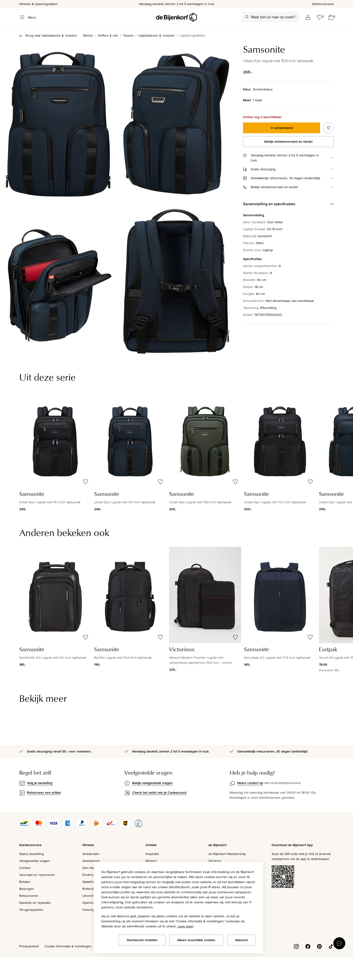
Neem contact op (250, 782)
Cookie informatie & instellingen (68, 946)
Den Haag (89, 868)
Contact (24, 868)
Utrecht (87, 896)
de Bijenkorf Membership (227, 854)
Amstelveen (91, 861)
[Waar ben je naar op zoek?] (247, 17)
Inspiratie (152, 854)
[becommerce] (138, 826)
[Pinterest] (319, 946)
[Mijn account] (308, 17)
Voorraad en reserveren (37, 875)
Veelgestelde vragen (34, 861)
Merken (151, 861)
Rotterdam (90, 889)
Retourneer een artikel (44, 792)
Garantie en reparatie (35, 903)
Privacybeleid (29, 946)
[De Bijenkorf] (176, 17)
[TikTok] (331, 946)
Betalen (24, 882)
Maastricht (89, 882)
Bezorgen (26, 889)
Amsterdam (90, 854)
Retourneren (28, 896)
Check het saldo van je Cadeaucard (159, 792)
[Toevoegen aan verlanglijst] (328, 127)
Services (214, 861)
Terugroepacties (31, 910)
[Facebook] (308, 946)
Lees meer (186, 926)
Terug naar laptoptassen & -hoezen (51, 35)
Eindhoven (90, 875)
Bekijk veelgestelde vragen (152, 782)
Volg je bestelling (39, 782)
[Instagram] (296, 946)
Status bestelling (31, 854)
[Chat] (339, 943)
